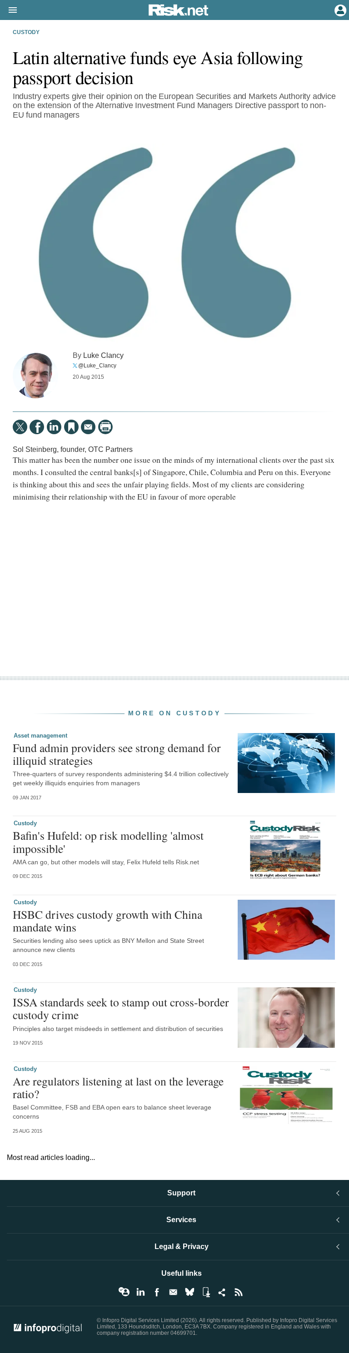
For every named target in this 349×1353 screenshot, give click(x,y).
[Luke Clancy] (35, 375)
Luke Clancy (103, 355)
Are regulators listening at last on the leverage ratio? (118, 1087)
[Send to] (88, 427)
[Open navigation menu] (8, 10)
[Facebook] (37, 427)
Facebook (156, 1292)
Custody (26, 32)
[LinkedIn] (54, 427)
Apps (205, 1292)
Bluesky (189, 1292)
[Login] (339, 9)
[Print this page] (105, 427)
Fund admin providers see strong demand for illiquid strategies (117, 754)
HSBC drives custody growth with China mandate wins (107, 920)
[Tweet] (20, 427)
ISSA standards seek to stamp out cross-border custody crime (121, 1008)
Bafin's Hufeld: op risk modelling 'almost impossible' (108, 841)
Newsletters (173, 1292)
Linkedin (140, 1292)
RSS (238, 1292)
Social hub (222, 1292)
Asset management (40, 735)
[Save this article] (71, 427)
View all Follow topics (124, 1292)
